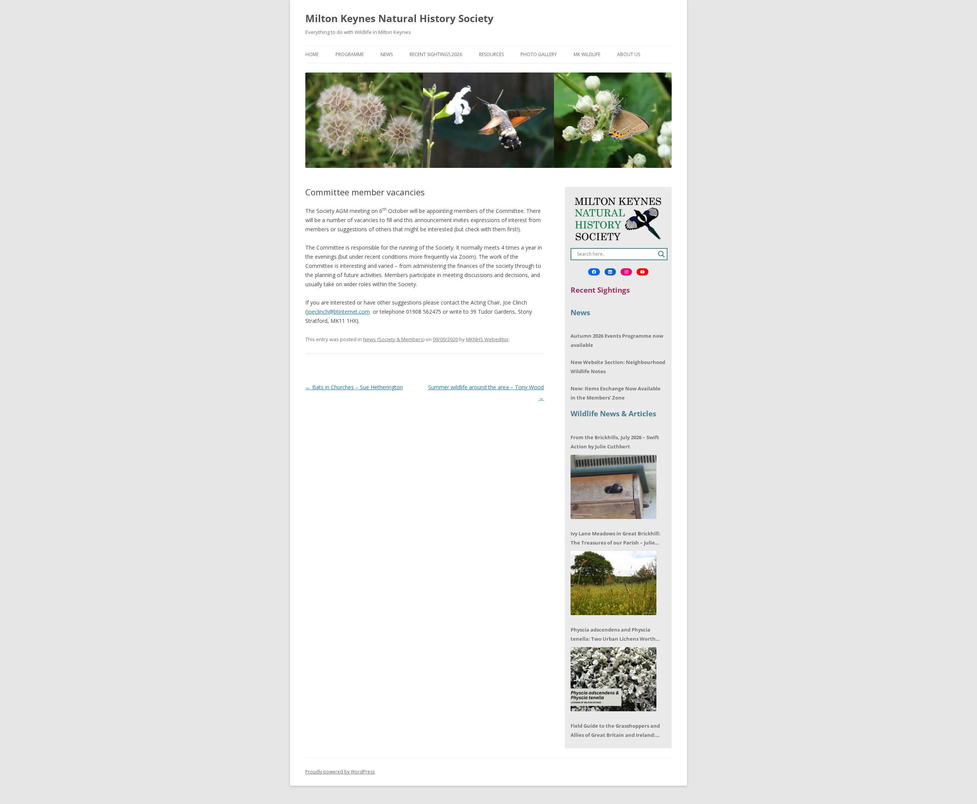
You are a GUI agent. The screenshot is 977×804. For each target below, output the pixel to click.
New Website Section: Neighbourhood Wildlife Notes (618, 367)
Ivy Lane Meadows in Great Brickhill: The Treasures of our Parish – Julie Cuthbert (615, 538)
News (386, 54)
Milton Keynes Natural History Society (399, 18)
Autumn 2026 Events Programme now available (617, 340)
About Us (628, 54)
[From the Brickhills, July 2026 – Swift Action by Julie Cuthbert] (613, 487)
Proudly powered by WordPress (340, 772)
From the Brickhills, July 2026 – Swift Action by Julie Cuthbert (615, 442)
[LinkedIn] (610, 272)
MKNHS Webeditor (487, 339)
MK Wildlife (587, 54)
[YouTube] (642, 272)
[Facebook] (594, 272)
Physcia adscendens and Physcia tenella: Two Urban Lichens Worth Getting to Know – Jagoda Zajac (613, 634)
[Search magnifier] (661, 254)
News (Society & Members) (393, 339)
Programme (349, 54)
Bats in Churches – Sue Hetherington (354, 387)
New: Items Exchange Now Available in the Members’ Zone (616, 393)
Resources (491, 54)
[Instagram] (626, 272)
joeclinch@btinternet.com (338, 311)
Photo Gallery (539, 54)
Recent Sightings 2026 (436, 54)
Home (312, 54)
